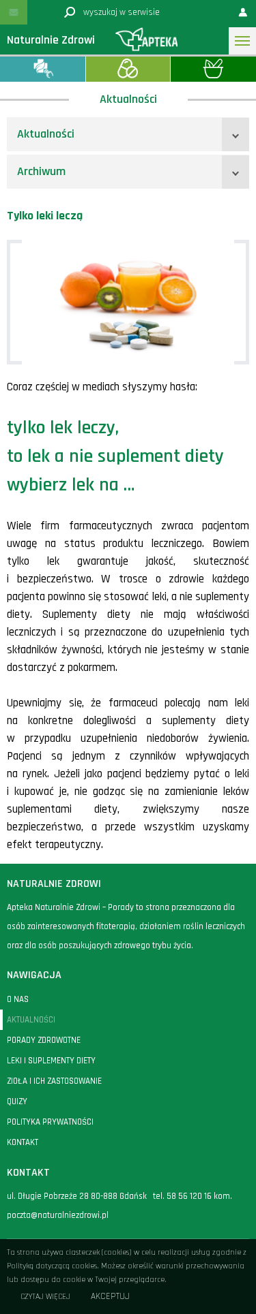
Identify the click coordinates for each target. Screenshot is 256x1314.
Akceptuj (110, 1296)
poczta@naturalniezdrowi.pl (58, 1215)
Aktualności (45, 134)
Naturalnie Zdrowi (51, 40)
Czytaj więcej (45, 1297)
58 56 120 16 (189, 1196)
